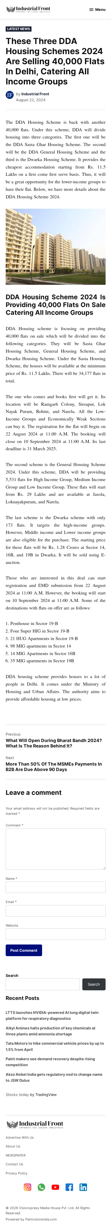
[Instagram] (27, 1187)
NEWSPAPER (16, 1155)
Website (12, 925)
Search (12, 975)
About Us (13, 1146)
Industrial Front (35, 94)
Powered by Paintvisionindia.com (31, 1219)
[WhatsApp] (41, 1187)
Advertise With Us (20, 1137)
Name (11, 879)
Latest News (18, 29)
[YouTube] (55, 1187)
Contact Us (14, 1164)
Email (11, 902)
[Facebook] (69, 1187)
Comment (14, 825)
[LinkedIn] (83, 1187)
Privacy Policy (16, 1173)
